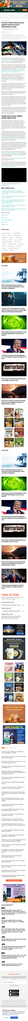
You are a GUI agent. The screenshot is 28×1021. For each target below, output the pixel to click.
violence (3, 38)
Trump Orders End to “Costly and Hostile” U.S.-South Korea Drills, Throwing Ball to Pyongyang (12, 819)
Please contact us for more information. (9, 618)
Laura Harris (9, 353)
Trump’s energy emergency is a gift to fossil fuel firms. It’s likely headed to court (12, 586)
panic (14, 37)
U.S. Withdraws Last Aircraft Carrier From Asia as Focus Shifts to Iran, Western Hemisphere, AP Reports (12, 851)
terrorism (23, 37)
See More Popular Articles (14, 880)
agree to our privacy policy (11, 1014)
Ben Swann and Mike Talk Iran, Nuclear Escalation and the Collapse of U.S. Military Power (12, 922)
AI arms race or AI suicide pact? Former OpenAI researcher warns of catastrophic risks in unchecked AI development (14, 310)
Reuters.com (4, 217)
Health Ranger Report (7, 905)
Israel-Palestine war (13, 36)
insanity (2, 36)
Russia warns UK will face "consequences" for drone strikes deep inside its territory (13, 762)
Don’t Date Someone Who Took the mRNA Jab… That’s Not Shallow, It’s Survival (12, 752)
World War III (16, 38)
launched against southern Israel (8, 166)
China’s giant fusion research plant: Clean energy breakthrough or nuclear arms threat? (13, 333)
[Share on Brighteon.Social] (2, 32)
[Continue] (25, 982)
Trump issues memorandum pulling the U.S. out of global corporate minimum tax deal (13, 357)
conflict (22, 34)
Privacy (8, 1001)
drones (14, 35)
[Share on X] (9, 32)
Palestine (10, 37)
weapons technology (9, 38)
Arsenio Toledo (10, 29)
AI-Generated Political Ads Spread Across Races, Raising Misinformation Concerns (12, 810)
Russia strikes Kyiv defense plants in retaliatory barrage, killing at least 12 (12, 805)
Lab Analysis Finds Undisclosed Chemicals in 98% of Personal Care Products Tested (13, 871)
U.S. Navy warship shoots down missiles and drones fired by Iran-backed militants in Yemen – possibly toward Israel (13, 70)
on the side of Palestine (9, 61)
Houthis (22, 35)
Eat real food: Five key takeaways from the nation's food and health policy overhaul (13, 876)
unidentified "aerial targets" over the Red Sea (11, 153)
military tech (19, 36)
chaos (19, 34)
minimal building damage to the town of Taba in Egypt (13, 138)
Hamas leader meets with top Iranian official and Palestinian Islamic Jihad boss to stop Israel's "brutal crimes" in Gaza (12, 192)
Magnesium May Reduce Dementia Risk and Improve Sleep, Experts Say (11, 856)
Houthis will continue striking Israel (15, 158)
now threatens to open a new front (8, 79)
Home (2, 20)
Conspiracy (7, 20)
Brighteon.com (6, 185)
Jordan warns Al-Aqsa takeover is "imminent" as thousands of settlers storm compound (12, 787)
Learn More (6, 1017)
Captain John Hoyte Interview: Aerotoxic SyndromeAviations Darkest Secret (12, 964)
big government (14, 34)
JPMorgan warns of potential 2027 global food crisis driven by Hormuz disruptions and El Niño (13, 840)
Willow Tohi (9, 306)
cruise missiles (4, 35)
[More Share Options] (11, 32)
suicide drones (18, 37)
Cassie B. (9, 283)
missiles (24, 36)
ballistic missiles (7, 34)
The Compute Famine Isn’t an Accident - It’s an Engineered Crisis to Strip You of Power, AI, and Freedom (12, 799)
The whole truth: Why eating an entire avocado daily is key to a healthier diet (12, 835)
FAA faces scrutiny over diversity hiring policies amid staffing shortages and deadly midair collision (13, 402)
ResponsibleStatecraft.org (7, 219)
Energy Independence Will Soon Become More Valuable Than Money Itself (13, 940)
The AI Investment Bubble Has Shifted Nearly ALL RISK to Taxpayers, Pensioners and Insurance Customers (13, 948)
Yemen (20, 38)
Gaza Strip (18, 35)
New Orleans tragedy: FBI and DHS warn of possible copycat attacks (13, 379)
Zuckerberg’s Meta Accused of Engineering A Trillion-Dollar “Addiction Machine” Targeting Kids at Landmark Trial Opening (13, 772)
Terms (11, 1001)
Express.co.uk (4, 215)
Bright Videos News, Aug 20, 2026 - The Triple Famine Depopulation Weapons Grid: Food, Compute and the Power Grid (13, 957)
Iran (5, 36)
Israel (8, 36)
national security (4, 37)
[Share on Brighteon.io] (5, 32)
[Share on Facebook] (7, 32)
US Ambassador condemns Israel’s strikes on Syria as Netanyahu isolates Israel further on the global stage (13, 793)
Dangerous (10, 35)
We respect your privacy (14, 985)
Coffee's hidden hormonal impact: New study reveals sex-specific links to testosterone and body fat (13, 825)
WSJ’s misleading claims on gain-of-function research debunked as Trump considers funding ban (12, 286)
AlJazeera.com (4, 222)
